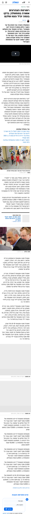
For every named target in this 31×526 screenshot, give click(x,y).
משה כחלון (22, 488)
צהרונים (27, 488)
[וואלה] (15, 2)
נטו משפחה (16, 488)
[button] (23, 2)
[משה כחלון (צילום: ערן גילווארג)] (15, 240)
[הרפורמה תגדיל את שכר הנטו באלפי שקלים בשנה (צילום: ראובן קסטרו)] (15, 160)
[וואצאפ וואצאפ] (6, 2)
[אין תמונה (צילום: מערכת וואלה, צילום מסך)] (15, 361)
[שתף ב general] (3, 2)
